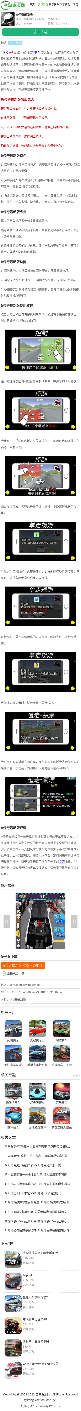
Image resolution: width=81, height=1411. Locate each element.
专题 (75, 4)
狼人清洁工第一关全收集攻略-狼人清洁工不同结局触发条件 (38, 1174)
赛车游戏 (15, 43)
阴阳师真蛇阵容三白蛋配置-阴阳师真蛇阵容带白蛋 (37, 1202)
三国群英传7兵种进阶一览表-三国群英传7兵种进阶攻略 (38, 1156)
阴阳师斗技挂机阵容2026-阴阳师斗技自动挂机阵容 (37, 1184)
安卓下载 (40, 32)
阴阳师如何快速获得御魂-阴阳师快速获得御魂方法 (37, 1230)
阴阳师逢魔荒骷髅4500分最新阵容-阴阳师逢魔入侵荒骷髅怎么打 (38, 1211)
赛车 (37, 52)
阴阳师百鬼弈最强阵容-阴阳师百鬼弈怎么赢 (33, 1165)
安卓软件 (54, 4)
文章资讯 (65, 4)
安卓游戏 (43, 4)
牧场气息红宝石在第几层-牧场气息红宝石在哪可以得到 (38, 1221)
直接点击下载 (16, 973)
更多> (76, 1075)
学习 (62, 861)
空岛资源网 (43, 1394)
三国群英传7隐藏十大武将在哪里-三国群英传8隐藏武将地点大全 (38, 1146)
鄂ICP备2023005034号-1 (40, 1400)
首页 (32, 4)
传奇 (6, 52)
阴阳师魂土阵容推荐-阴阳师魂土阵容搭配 (31, 1193)
